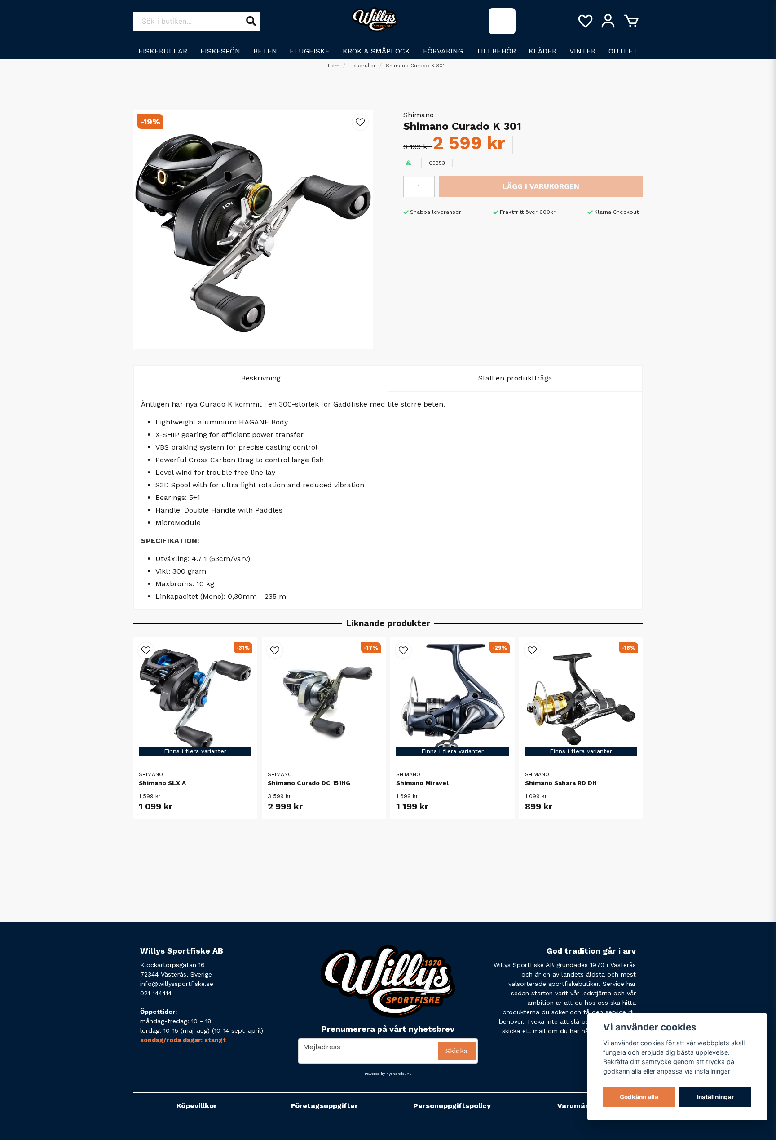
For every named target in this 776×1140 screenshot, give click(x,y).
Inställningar (715, 1096)
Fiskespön (220, 51)
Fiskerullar (162, 51)
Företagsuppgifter (324, 1105)
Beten (265, 51)
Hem (334, 66)
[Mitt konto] (608, 21)
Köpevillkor (196, 1105)
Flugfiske (310, 51)
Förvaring (443, 51)
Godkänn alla (639, 1096)
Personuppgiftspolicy (452, 1105)
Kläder (542, 51)
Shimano (418, 114)
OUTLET (623, 51)
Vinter (582, 51)
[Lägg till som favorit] (584, 21)
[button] (360, 122)
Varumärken (579, 1105)
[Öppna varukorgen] (631, 21)
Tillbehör (496, 51)
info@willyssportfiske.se (176, 983)
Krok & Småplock (376, 51)
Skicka (456, 1051)
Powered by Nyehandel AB (388, 1074)
